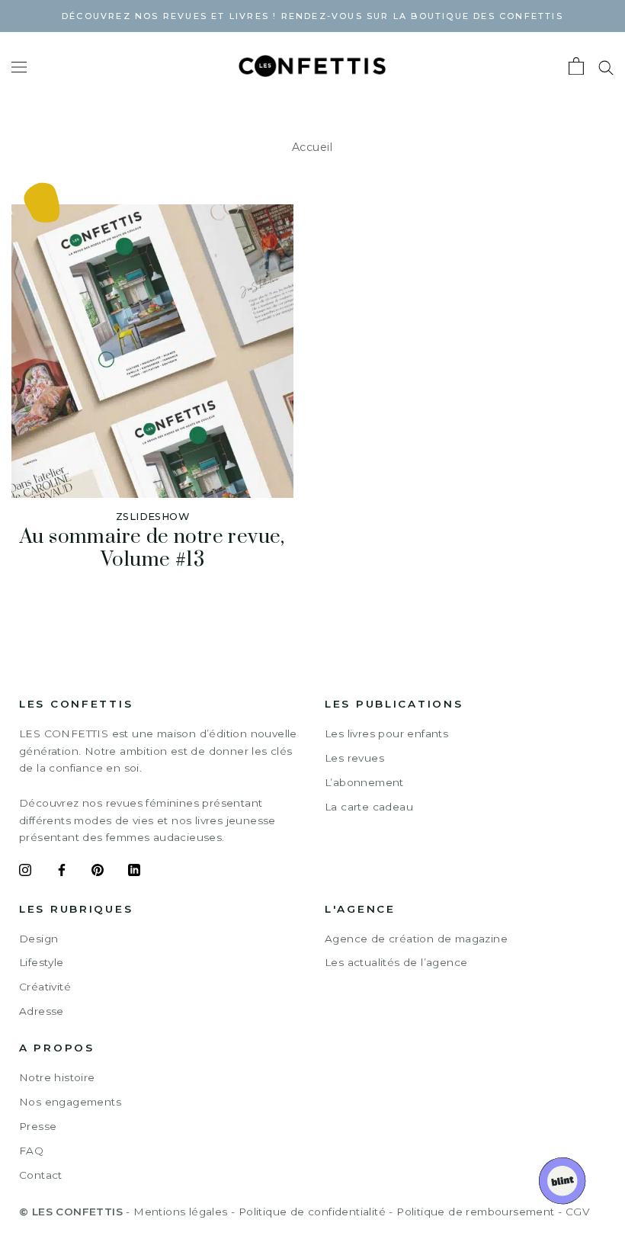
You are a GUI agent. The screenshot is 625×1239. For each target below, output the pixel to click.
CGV (577, 1211)
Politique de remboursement (475, 1211)
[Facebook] (62, 872)
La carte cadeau (369, 807)
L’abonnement (364, 782)
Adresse (41, 1011)
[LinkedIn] (134, 872)
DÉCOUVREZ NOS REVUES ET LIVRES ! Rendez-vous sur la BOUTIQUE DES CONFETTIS (312, 16)
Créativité (45, 987)
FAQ (31, 1150)
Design (38, 938)
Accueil (312, 147)
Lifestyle (41, 962)
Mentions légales (180, 1211)
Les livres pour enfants (386, 733)
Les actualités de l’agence (396, 962)
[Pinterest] (97, 872)
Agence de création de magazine (416, 938)
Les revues (354, 758)
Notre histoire (57, 1077)
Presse (37, 1126)
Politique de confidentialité (312, 1211)
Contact (40, 1175)
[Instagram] (25, 872)
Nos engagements (70, 1102)
